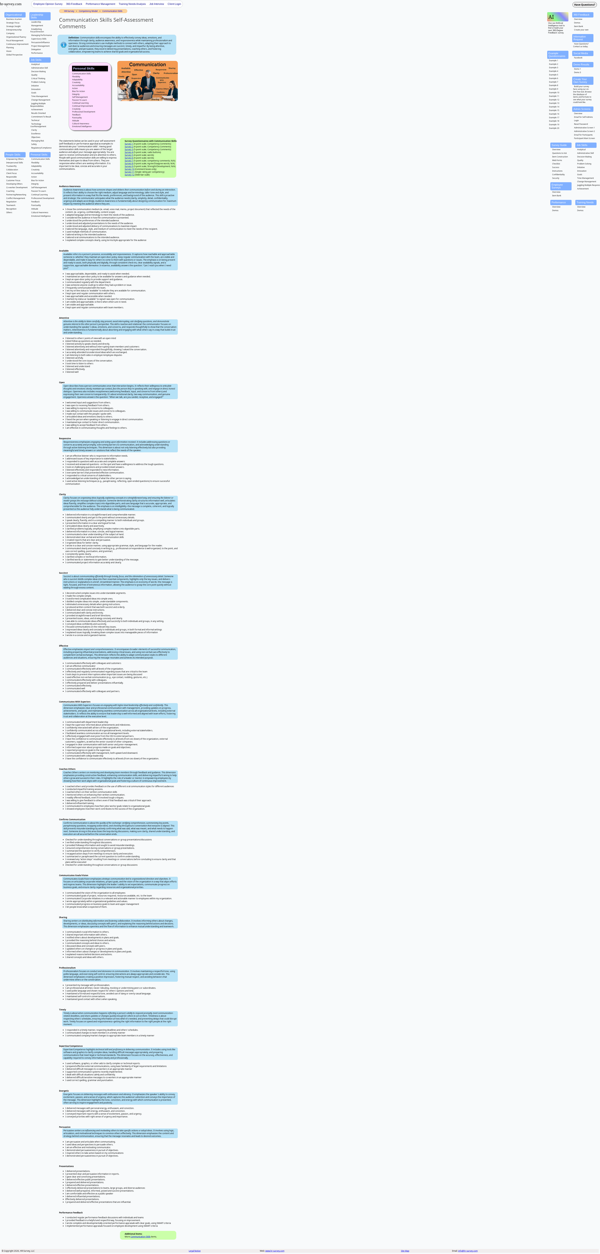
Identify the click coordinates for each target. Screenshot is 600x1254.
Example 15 (554, 110)
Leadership (36, 22)
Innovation (35, 89)
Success (555, 167)
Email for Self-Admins (583, 117)
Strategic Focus (13, 22)
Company (10, 33)
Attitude (34, 209)
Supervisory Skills (38, 38)
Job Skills (36, 60)
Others (9, 212)
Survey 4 (129, 152)
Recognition (11, 209)
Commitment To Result (41, 116)
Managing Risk (37, 140)
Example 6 (553, 78)
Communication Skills (40, 159)
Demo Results (581, 64)
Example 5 (553, 74)
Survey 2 (129, 146)
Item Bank (578, 26)
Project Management (40, 46)
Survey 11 (129, 172)
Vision (8, 51)
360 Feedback (581, 14)
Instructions (557, 171)
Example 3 (553, 67)
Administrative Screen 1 (584, 127)
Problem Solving (38, 82)
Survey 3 (129, 149)
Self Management (39, 187)
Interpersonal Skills (14, 162)
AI (551, 16)
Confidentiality (558, 174)
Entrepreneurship (14, 29)
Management (37, 25)
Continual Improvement (82, 106)
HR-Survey (69, 11)
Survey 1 (129, 143)
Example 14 (554, 106)
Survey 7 (129, 160)
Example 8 (553, 85)
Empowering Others (15, 159)
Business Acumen (14, 19)
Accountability (37, 173)
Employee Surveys (557, 186)
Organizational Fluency (16, 37)
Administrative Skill (39, 68)
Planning (10, 47)
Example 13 (554, 103)
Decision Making (38, 71)
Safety (34, 144)
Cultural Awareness (39, 212)
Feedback (35, 201)
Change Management (40, 100)
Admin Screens (581, 109)
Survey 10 (129, 169)
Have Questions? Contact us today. (581, 45)
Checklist (556, 163)
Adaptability (36, 166)
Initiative (35, 85)
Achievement (37, 109)
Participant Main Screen (584, 138)
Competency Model (88, 11)
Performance (37, 53)
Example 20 (554, 128)
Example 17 (554, 117)
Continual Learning (39, 194)
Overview (578, 19)
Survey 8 (129, 163)
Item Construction (560, 156)
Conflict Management (15, 198)
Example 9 (553, 89)
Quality (34, 75)
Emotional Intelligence (41, 216)
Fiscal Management (14, 40)
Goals (33, 92)
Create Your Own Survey (580, 80)
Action (34, 177)
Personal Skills (39, 154)
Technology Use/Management (38, 125)
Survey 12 (129, 174)
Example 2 (553, 64)
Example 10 (554, 92)
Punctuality (36, 205)
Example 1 (553, 60)
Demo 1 (577, 69)
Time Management (39, 96)
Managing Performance (41, 35)
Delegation (36, 49)
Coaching (10, 191)
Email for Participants (583, 135)
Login (576, 120)
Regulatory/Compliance (41, 147)
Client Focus (11, 173)
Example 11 (554, 96)
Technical (35, 120)
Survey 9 (129, 166)
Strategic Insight (13, 26)
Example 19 (554, 124)
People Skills (13, 154)
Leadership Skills (37, 16)
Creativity (35, 169)
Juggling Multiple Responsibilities (38, 104)
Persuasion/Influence (40, 42)
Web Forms (557, 160)
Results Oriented (38, 113)
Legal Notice (195, 1250)
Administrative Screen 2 (584, 131)
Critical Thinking (38, 78)
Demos (577, 22)
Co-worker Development (17, 187)
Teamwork (10, 205)
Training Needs (585, 202)
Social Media (580, 53)
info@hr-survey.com (468, 1250)
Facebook (578, 57)
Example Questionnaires (556, 54)
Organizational (14, 14)
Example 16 (554, 114)
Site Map (405, 1250)
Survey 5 (129, 155)
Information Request (579, 38)
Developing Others (14, 184)
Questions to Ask (559, 153)
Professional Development (42, 198)
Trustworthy (11, 166)
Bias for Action (37, 180)
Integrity (35, 184)
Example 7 (553, 82)
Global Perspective (14, 54)
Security (555, 178)
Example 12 (554, 99)
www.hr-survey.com (274, 1250)
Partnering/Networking (16, 194)
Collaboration (12, 169)
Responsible (11, 177)
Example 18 (554, 121)
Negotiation (11, 201)
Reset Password (581, 124)
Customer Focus (13, 180)
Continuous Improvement (17, 44)
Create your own (581, 29)
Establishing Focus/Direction (37, 30)
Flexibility (35, 162)
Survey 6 (129, 157)
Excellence (35, 133)
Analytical (35, 64)
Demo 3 (577, 72)
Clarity (34, 130)
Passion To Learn (38, 191)
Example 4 (553, 71)
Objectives (35, 137)
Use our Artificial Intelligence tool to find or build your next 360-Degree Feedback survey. (556, 28)
